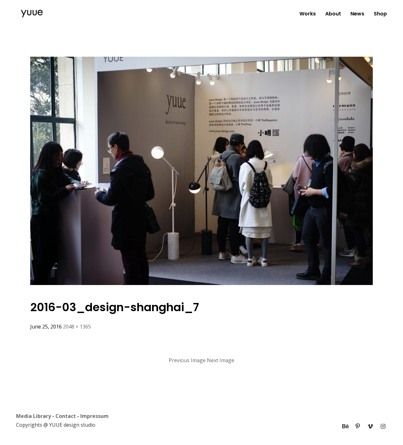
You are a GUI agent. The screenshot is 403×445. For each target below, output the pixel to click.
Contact (65, 416)
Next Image (220, 360)
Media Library (33, 416)
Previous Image (187, 360)
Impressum (94, 416)
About (333, 13)
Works (307, 13)
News (357, 13)
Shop (380, 13)
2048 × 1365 (77, 326)
